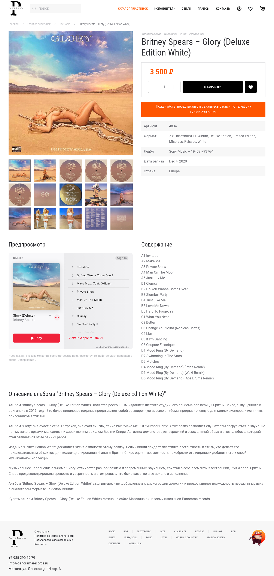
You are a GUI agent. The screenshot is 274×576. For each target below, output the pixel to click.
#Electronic (170, 33)
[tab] (20, 170)
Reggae (199, 531)
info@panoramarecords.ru (28, 563)
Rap (233, 531)
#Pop (183, 33)
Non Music (135, 543)
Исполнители (165, 8)
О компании (41, 531)
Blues (112, 537)
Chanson (114, 543)
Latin (164, 537)
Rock (112, 531)
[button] (71, 93)
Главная (14, 24)
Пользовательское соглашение (53, 539)
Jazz (162, 531)
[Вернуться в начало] (16, 8)
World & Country (187, 537)
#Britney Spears (151, 33)
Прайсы (204, 8)
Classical (180, 531)
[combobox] (55, 8)
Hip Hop (217, 531)
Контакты (223, 8)
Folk (149, 537)
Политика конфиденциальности (54, 535)
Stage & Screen (215, 537)
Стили (186, 8)
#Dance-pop (196, 33)
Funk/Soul (130, 537)
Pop (126, 531)
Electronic (65, 24)
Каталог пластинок (133, 8)
